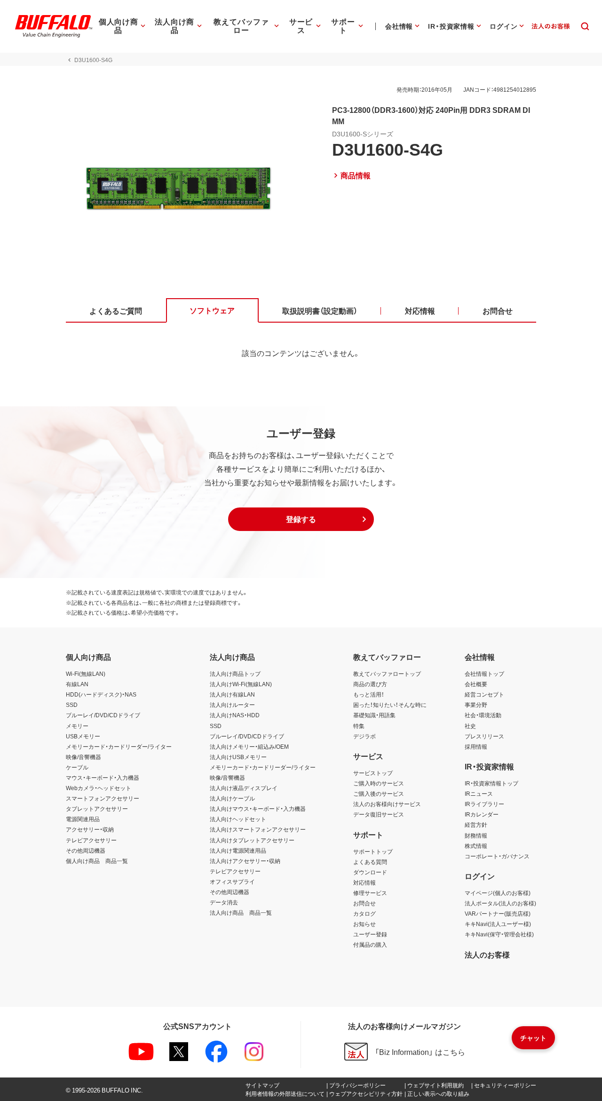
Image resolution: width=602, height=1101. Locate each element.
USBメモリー (83, 736)
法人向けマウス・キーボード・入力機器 (258, 808)
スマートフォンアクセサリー (102, 798)
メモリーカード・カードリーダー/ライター (119, 746)
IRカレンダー (482, 814)
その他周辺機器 (85, 850)
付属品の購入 (370, 944)
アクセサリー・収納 (90, 829)
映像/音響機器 (83, 756)
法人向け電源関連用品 (238, 850)
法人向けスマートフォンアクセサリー (258, 829)
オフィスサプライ (232, 881)
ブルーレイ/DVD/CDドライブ (103, 715)
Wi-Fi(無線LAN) (85, 673)
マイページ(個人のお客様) (498, 892)
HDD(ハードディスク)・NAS (101, 694)
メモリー (77, 725)
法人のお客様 (487, 954)
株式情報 (476, 845)
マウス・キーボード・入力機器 (102, 777)
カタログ (364, 913)
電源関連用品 (83, 819)
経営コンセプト (484, 694)
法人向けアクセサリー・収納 (245, 860)
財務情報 (476, 835)
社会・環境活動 (483, 715)
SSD (72, 704)
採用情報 (476, 746)
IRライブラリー (484, 804)
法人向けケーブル (232, 798)
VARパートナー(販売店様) (498, 913)
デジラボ (364, 736)
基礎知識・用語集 (374, 715)
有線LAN (77, 684)
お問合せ (364, 903)
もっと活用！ (368, 694)
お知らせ (364, 923)
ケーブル (77, 767)
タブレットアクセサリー (97, 808)
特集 (358, 725)
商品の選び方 (370, 684)
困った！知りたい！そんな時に (390, 704)
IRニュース (479, 793)
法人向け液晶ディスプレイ (243, 788)
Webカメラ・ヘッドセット (98, 788)
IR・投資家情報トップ (491, 783)
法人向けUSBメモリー (238, 756)
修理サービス (370, 892)
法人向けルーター (232, 704)
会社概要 (476, 684)
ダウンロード (370, 872)
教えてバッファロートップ (387, 673)
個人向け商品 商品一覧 (97, 860)
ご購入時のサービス (378, 783)
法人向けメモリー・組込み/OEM (249, 746)
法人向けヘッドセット (238, 819)
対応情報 (364, 882)
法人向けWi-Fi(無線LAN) (241, 684)
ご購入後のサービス (378, 793)
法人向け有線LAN (232, 694)
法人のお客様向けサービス (387, 804)
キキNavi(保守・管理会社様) (499, 934)
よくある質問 (370, 861)
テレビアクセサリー (91, 840)
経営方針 (476, 824)
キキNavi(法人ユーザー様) (498, 923)
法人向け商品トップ (235, 673)
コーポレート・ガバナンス (497, 856)
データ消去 (224, 902)
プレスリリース (484, 736)
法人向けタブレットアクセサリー (252, 840)
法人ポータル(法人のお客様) (500, 903)
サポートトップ (373, 851)
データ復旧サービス (378, 814)
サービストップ (373, 772)
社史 (470, 725)
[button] (301, 519)
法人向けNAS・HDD (235, 715)
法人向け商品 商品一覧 (241, 912)
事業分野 (476, 704)
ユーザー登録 (370, 934)
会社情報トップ (484, 673)
